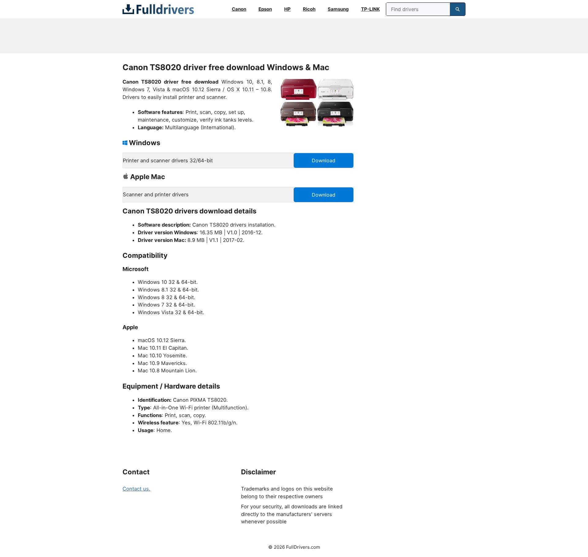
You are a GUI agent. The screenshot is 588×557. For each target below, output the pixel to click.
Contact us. (136, 489)
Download (323, 160)
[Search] (457, 9)
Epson (265, 9)
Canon (239, 9)
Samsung (338, 9)
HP (287, 9)
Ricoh (309, 9)
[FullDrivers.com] (158, 9)
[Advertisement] (294, 36)
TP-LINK (370, 9)
